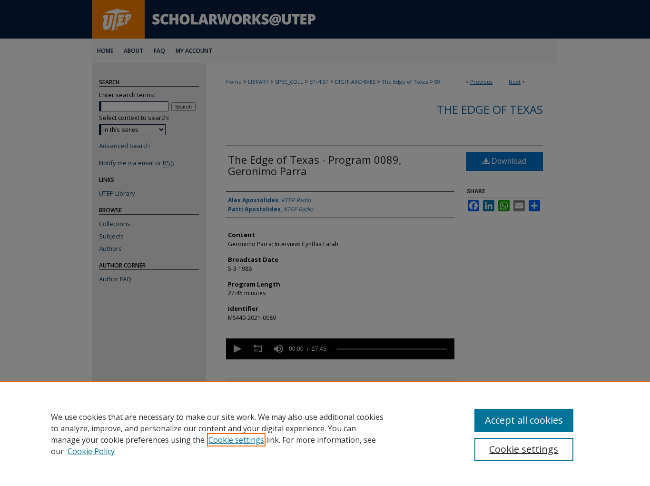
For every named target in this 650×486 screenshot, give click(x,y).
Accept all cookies (524, 420)
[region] (325, 433)
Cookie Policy (91, 451)
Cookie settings (236, 440)
